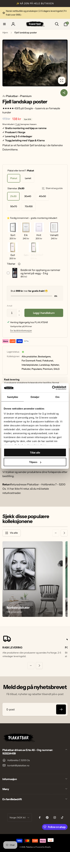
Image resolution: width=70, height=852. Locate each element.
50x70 (13, 206)
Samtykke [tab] (12, 396)
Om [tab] (57, 396)
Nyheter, (55, 364)
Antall (9, 306)
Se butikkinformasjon (21, 330)
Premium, (48, 368)
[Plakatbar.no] (18, 741)
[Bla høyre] (64, 63)
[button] (4, 24)
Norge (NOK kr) (18, 817)
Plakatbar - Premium (17, 96)
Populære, (37, 368)
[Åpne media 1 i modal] (35, 63)
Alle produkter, (29, 356)
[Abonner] (61, 709)
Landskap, (44, 364)
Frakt (17, 124)
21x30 (13, 196)
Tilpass (33, 462)
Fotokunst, (48, 360)
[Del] (64, 92)
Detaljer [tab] (35, 396)
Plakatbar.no (30, 847)
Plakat (13, 178)
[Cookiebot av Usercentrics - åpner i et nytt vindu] (52, 388)
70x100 (29, 206)
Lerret (28, 178)
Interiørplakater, (30, 364)
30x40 (27, 196)
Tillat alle (35, 452)
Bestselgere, (44, 356)
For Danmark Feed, (32, 360)
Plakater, (26, 368)
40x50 (42, 196)
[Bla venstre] (5, 63)
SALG (57, 368)
